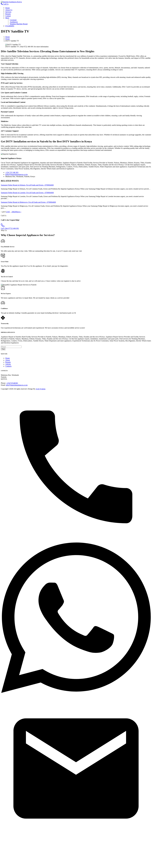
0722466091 (9, 26)
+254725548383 (12, 383)
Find (3, 349)
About (7, 360)
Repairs (8, 14)
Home (7, 8)
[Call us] (76, 541)
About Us (8, 10)
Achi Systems (40, 389)
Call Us (5, 4)
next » (19, 212)
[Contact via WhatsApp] (76, 692)
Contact (8, 16)
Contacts (8, 366)
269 (15, 212)
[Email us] (76, 843)
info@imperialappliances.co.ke (17, 385)
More (7, 18)
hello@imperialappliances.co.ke (16, 174)
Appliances (14, 22)
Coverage (13, 20)
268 (13, 212)
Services (8, 12)
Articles (8, 364)
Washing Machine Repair (19, 24)
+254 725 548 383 (11, 172)
